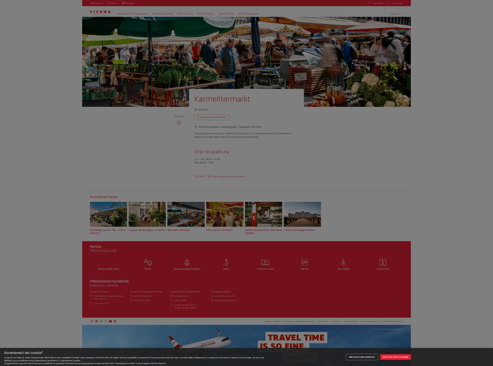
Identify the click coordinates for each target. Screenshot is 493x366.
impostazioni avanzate (362, 357)
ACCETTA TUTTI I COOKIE (395, 357)
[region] (246, 357)
